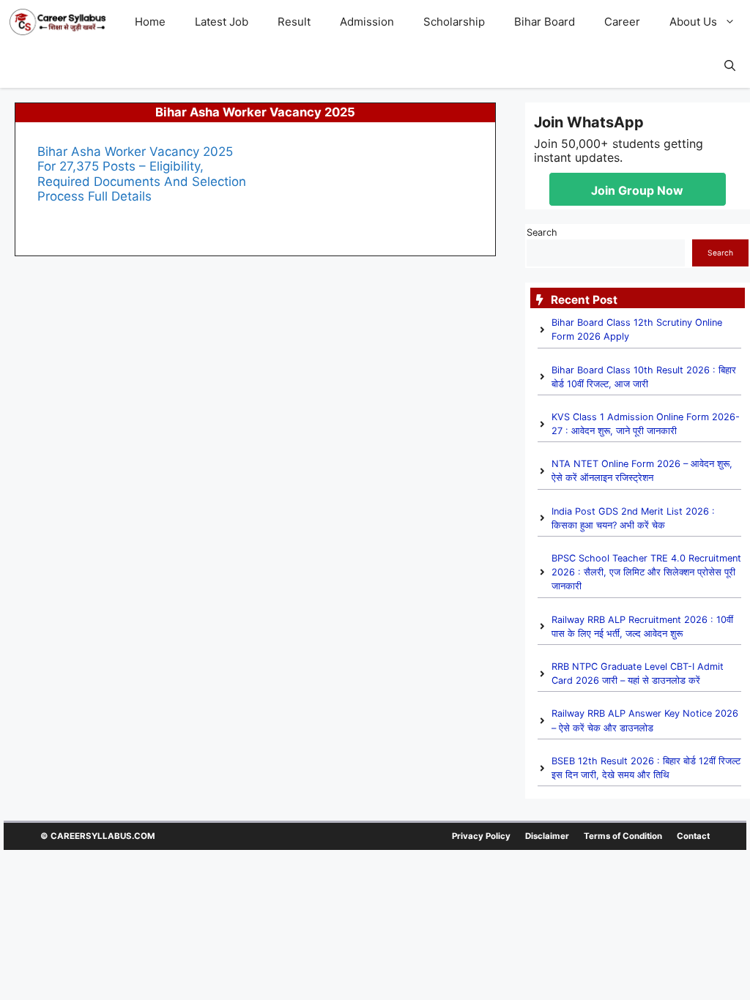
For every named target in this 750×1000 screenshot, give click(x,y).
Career (622, 22)
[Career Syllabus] (57, 22)
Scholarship (454, 22)
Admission (367, 22)
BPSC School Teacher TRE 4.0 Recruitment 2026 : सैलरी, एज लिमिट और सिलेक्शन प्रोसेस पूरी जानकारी (646, 572)
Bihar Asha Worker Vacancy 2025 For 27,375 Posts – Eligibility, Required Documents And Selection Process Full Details (141, 174)
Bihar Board (544, 22)
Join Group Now (637, 190)
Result (294, 22)
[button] (733, 22)
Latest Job (221, 22)
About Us (693, 22)
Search (542, 232)
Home (150, 22)
